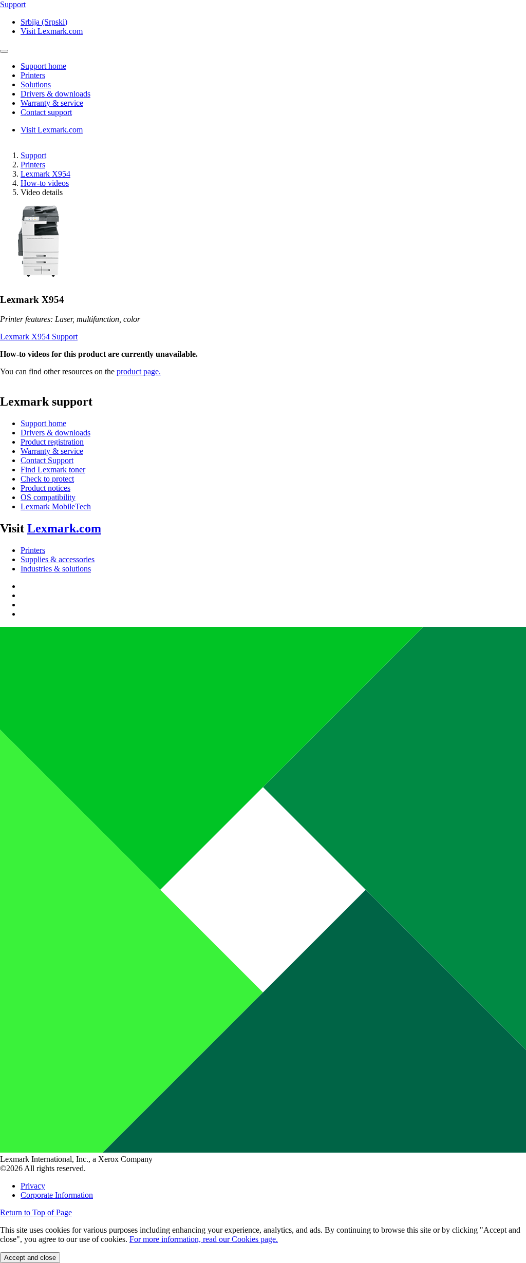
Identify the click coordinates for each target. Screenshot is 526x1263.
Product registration (52, 441)
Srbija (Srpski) (44, 21)
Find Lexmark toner (53, 469)
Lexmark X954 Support (39, 336)
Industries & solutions (56, 568)
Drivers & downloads (55, 432)
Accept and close (30, 1257)
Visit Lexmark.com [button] (52, 31)
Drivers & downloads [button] (55, 93)
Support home (43, 423)
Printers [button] (33, 75)
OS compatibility (48, 497)
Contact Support (47, 460)
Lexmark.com (64, 528)
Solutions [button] (36, 84)
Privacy (33, 1185)
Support (33, 155)
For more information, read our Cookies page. (203, 1239)
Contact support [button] (46, 112)
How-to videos (45, 183)
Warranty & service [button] (52, 103)
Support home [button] (43, 66)
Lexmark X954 (45, 173)
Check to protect (47, 478)
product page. (139, 371)
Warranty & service (52, 451)
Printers (33, 164)
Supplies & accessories (58, 559)
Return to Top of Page (36, 1212)
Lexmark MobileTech (56, 506)
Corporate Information (57, 1195)
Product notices (45, 488)
